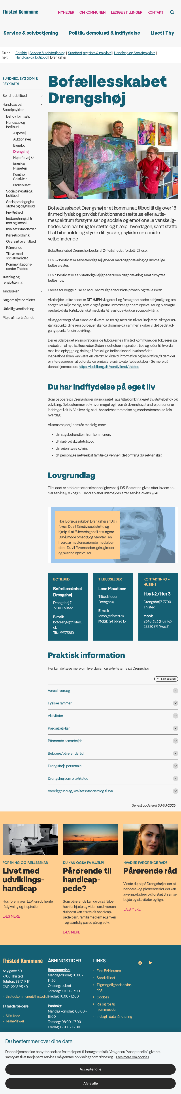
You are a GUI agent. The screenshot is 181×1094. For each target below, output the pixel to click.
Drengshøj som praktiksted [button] (68, 778)
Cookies (103, 997)
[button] (40, 95)
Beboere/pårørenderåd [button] (65, 753)
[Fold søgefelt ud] (172, 12)
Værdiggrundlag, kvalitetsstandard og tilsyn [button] (80, 791)
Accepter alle (90, 1069)
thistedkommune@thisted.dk (27, 996)
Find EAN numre (109, 970)
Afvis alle (90, 1083)
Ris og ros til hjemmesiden (107, 1007)
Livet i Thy (162, 33)
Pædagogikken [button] (59, 728)
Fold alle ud (168, 678)
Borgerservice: (59, 970)
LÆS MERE (11, 916)
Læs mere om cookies (132, 1057)
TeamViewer (15, 1021)
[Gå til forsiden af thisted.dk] (19, 12)
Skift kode (13, 1016)
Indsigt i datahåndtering (114, 1016)
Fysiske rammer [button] (60, 703)
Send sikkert (106, 978)
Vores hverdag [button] (59, 690)
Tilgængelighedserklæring (114, 987)
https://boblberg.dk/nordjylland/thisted (109, 366)
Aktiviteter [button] (55, 715)
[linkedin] (150, 963)
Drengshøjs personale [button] (65, 766)
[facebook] (140, 963)
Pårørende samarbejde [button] (65, 741)
